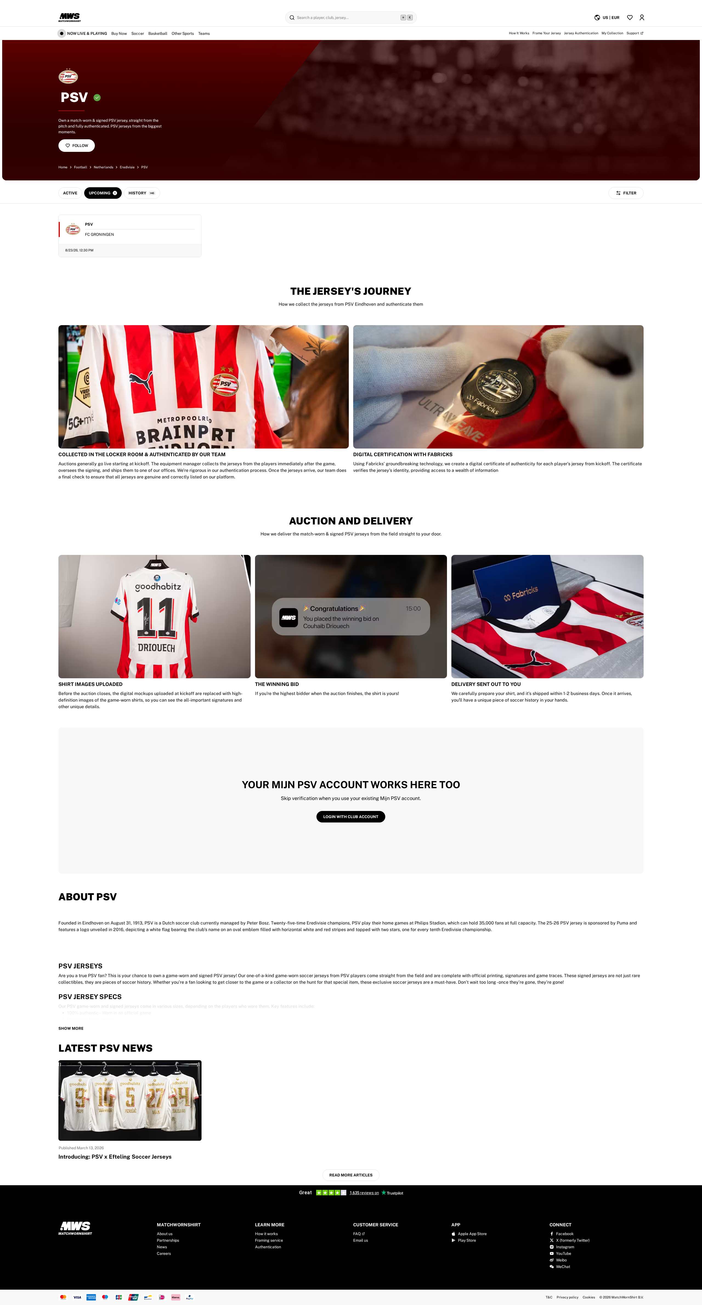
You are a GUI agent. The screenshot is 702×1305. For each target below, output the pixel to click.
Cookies (589, 1297)
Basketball (157, 33)
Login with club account (350, 817)
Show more (71, 1028)
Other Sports (183, 33)
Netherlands (103, 167)
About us (164, 1234)
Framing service (269, 1240)
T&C (549, 1297)
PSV (144, 167)
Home (62, 167)
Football (80, 167)
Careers (164, 1253)
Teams (204, 33)
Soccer (137, 33)
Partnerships (168, 1240)
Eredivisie (127, 167)
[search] (351, 18)
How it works (266, 1234)
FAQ (357, 1234)
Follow (80, 145)
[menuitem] (607, 18)
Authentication (268, 1247)
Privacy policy (567, 1297)
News (162, 1247)
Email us (360, 1240)
